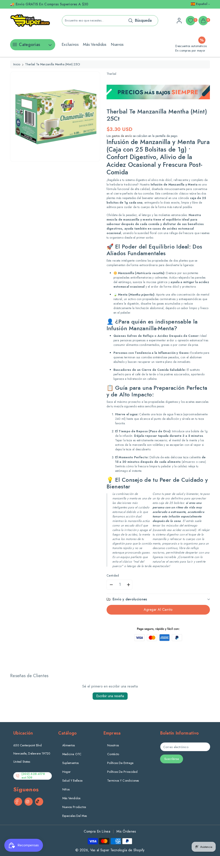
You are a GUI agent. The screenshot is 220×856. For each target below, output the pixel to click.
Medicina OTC (72, 754)
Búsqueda (143, 20)
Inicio (16, 64)
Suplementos (70, 763)
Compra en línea (97, 831)
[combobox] (110, 20)
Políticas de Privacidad (122, 772)
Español (201, 4)
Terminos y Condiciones (123, 780)
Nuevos (117, 44)
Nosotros (113, 745)
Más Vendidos (95, 44)
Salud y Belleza (72, 780)
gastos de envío (122, 136)
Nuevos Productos (74, 807)
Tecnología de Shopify (127, 850)
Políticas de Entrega (120, 763)
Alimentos (68, 745)
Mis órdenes (126, 831)
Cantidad (113, 575)
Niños (66, 789)
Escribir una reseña (110, 695)
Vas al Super (99, 850)
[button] (158, 599)
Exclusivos (70, 44)
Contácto (113, 754)
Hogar (66, 772)
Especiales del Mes (74, 816)
